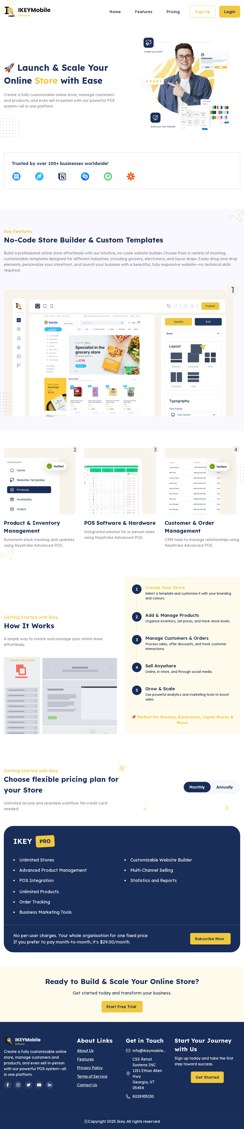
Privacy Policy (90, 1067)
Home (115, 11)
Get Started (207, 1077)
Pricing (173, 11)
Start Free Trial (121, 1006)
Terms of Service (92, 1076)
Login (229, 11)
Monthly (197, 787)
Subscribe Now (209, 938)
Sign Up (202, 11)
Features (143, 11)
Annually (224, 787)
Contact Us (87, 1085)
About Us (85, 1050)
